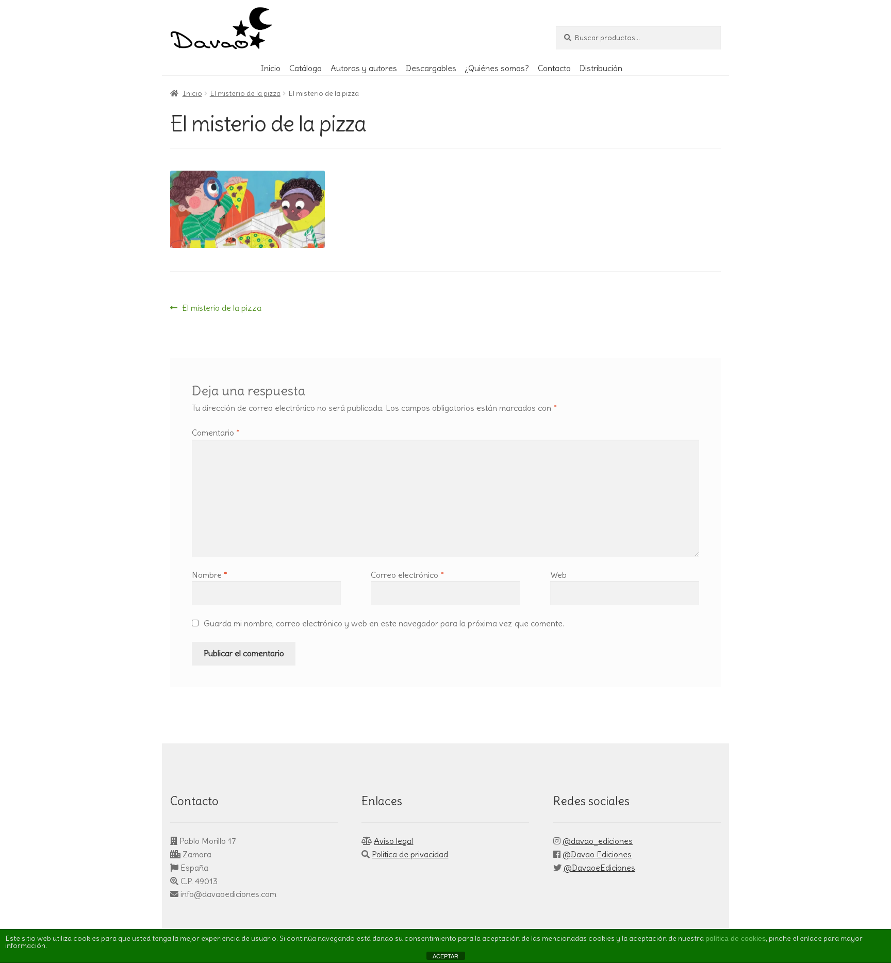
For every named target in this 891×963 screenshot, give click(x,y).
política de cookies (735, 938)
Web (558, 575)
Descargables (431, 68)
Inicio (270, 68)
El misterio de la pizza (245, 93)
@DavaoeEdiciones (599, 867)
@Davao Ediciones (597, 854)
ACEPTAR (445, 956)
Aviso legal (393, 841)
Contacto (554, 68)
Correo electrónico (407, 575)
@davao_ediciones (598, 841)
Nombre (209, 575)
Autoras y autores (364, 68)
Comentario (216, 432)
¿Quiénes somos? (497, 68)
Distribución (601, 68)
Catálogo (305, 68)
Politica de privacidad (410, 854)
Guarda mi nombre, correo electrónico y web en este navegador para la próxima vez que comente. (384, 623)
